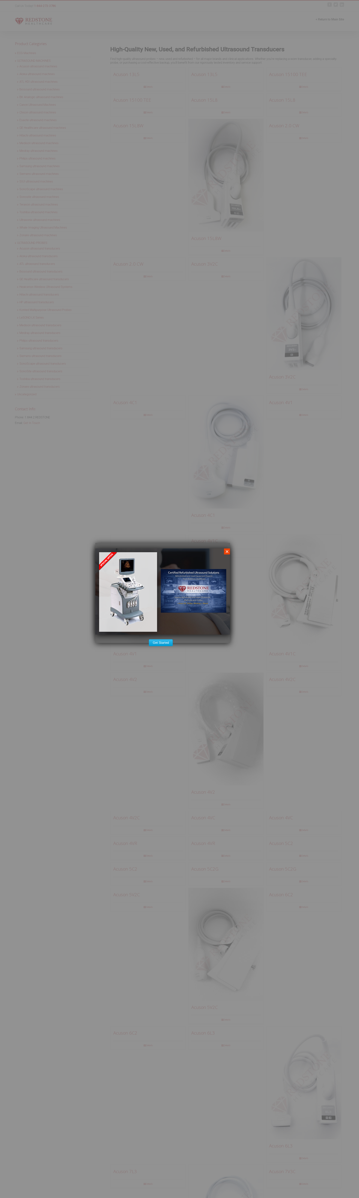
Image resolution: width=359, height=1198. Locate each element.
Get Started (161, 642)
